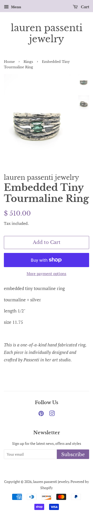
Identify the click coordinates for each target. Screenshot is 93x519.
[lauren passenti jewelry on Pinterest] (41, 414)
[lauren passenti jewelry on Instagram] (52, 414)
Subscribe (73, 454)
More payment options (46, 273)
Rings (28, 62)
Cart (84, 7)
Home (9, 62)
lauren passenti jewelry (46, 33)
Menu (15, 6)
